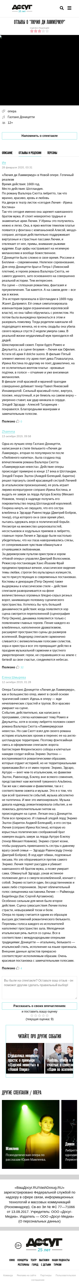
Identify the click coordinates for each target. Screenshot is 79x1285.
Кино (12, 1260)
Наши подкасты (61, 1260)
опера (12, 111)
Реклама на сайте (26, 1275)
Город (35, 1264)
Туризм (57, 1264)
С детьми (46, 1264)
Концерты (22, 1260)
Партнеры (46, 1275)
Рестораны (23, 1264)
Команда (8, 1275)
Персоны (52, 153)
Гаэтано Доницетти (21, 117)
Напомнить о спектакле (39, 135)
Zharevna (8, 431)
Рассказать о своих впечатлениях (39, 1006)
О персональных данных (39, 1221)
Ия (4, 162)
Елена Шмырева (14, 677)
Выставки (44, 1260)
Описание (7, 153)
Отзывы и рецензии (30, 153)
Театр (33, 1260)
